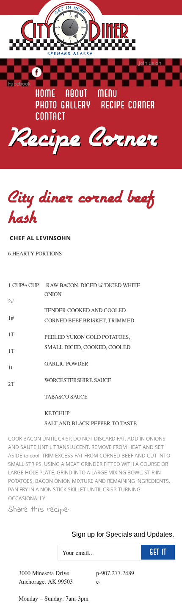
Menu (107, 93)
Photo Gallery (63, 105)
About (76, 93)
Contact (50, 116)
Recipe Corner (128, 105)
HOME (45, 93)
